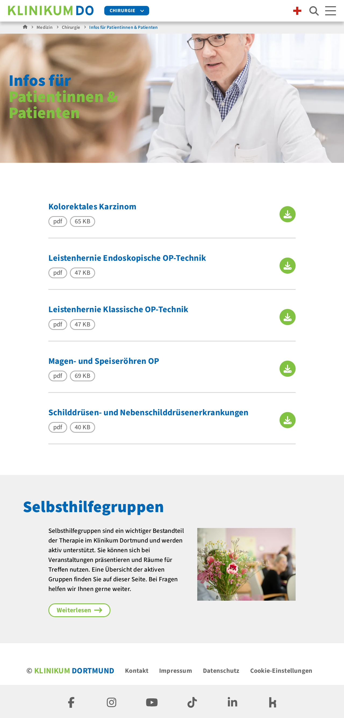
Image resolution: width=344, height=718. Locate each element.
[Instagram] (111, 701)
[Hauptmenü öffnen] (330, 10)
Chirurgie (122, 10)
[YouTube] (152, 701)
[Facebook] (71, 701)
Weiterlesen (74, 610)
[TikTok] (192, 701)
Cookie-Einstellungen (281, 670)
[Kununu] (273, 701)
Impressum (175, 670)
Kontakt (136, 670)
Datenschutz (221, 670)
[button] (288, 214)
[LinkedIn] (232, 701)
